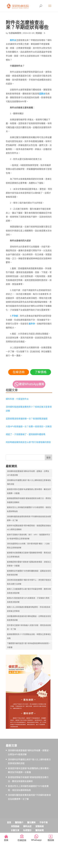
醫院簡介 (19, 822)
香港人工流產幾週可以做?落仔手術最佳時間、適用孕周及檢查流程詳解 (29, 591)
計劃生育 (15, 830)
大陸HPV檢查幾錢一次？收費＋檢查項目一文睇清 (29, 426)
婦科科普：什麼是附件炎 (17, 399)
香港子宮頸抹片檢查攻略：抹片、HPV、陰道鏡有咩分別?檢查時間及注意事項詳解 (28, 537)
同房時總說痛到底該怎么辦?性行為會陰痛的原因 (28, 442)
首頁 (9, 822)
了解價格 (41, 372)
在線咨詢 (19, 372)
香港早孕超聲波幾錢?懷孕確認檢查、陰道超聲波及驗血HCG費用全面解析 (29, 528)
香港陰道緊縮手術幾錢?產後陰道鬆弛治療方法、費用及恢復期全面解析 (29, 500)
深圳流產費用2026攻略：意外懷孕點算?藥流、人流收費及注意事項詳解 (28, 546)
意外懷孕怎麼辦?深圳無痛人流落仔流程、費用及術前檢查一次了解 (29, 627)
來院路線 (15, 826)
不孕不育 (43, 822)
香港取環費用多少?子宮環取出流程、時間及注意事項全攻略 (29, 636)
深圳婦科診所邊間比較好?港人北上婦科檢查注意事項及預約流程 (29, 482)
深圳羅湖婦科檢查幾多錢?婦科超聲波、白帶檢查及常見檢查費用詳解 (29, 618)
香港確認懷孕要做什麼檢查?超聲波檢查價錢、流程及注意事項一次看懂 (29, 564)
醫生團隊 (31, 822)
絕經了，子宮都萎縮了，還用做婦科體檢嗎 (25, 434)
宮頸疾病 (39, 826)
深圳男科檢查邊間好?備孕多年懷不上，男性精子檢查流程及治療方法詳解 (29, 582)
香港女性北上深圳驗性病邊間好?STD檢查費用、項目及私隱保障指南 (29, 509)
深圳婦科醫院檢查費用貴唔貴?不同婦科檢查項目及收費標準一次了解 (29, 519)
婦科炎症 (27, 826)
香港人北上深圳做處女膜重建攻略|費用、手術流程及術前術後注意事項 (28, 609)
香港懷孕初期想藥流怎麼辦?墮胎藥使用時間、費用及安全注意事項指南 (29, 555)
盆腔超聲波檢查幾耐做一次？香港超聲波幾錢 (26, 418)
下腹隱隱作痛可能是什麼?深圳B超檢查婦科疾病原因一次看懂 (28, 645)
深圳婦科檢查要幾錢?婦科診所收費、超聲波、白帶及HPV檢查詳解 (28, 473)
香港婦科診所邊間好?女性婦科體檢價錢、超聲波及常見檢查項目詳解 (29, 573)
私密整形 (27, 830)
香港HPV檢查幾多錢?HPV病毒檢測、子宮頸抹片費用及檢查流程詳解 (28, 600)
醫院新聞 (39, 830)
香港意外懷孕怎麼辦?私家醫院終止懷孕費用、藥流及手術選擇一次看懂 (29, 491)
